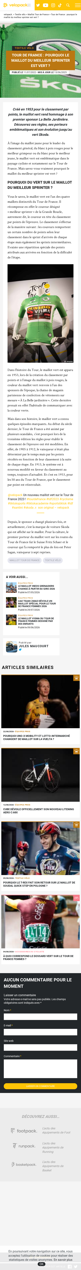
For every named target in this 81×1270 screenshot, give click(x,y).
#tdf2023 (52, 499)
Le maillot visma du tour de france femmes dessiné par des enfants (36, 621)
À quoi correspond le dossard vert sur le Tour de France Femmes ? (38, 958)
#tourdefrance (36, 499)
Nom (7, 1010)
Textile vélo (20, 14)
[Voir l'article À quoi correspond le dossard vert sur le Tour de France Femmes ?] (40, 921)
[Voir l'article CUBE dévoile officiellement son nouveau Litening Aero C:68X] (40, 775)
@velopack (15, 495)
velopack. (8, 14)
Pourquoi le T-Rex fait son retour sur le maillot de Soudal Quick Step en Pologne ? (39, 884)
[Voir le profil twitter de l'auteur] (20, 650)
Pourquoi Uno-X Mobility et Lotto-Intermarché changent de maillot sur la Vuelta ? (36, 737)
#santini (17, 507)
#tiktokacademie (37, 503)
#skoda (29, 507)
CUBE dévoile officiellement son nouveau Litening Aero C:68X (38, 811)
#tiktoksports (16, 503)
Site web (9, 1040)
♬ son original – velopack (51, 507)
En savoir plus (63, 1260)
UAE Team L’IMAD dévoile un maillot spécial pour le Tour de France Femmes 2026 (37, 604)
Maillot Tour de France (38, 14)
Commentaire (12, 1056)
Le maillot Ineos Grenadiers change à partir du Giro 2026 (36, 587)
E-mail (8, 1025)
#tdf (70, 503)
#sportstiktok (58, 503)
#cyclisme (66, 499)
